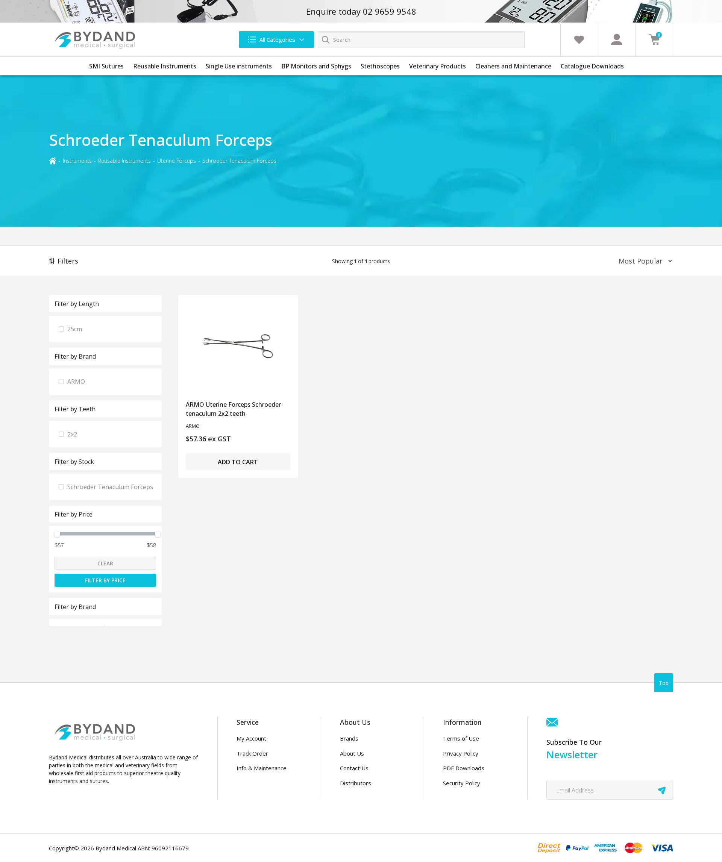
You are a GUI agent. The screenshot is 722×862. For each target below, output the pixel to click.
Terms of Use (461, 738)
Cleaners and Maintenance (513, 66)
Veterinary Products (437, 66)
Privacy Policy (460, 753)
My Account (251, 738)
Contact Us (354, 768)
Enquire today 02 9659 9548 (361, 11)
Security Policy (461, 783)
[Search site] (326, 39)
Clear (105, 563)
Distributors (355, 783)
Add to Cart (238, 462)
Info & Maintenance (262, 768)
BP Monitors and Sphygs (316, 66)
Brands (349, 738)
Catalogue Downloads (592, 66)
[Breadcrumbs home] (52, 160)
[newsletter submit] (662, 790)
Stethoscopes (380, 66)
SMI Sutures (106, 66)
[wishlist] (579, 39)
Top (664, 682)
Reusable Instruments (164, 66)
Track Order (252, 753)
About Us (352, 753)
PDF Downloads (463, 768)
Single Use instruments (239, 66)
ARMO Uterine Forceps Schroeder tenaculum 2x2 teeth (233, 409)
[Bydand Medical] (96, 39)
